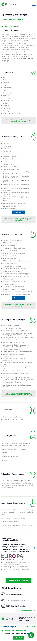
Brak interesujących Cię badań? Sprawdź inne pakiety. (18, 219)
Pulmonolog (7, 93)
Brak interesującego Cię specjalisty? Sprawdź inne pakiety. (18, 120)
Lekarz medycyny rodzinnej (12, 113)
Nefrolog (6, 95)
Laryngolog (6, 98)
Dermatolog (7, 88)
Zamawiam (18, 638)
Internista (6, 77)
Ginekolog (6, 82)
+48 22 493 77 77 (26, 620)
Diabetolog (6, 108)
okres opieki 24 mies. (11, 27)
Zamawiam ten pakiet (18, 580)
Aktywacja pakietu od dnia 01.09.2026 (15, 630)
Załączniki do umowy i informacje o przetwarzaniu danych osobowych (16, 605)
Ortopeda (6, 103)
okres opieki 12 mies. (11, 30)
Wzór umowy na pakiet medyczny (16, 600)
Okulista (5, 90)
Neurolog (6, 106)
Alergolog (6, 111)
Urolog (5, 85)
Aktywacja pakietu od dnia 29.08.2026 (15, 633)
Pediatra (5, 80)
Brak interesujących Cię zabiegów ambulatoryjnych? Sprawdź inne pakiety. (18, 394)
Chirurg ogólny (8, 100)
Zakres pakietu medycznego (14, 594)
